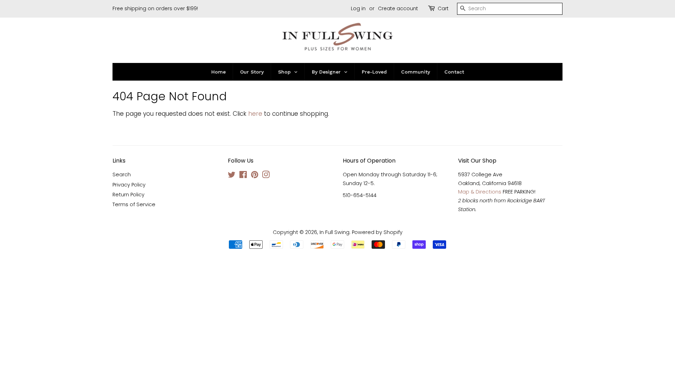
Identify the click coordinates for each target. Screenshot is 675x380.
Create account (398, 8)
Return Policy (128, 194)
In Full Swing (334, 232)
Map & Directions (479, 191)
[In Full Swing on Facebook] (243, 175)
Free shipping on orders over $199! (155, 8)
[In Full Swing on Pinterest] (254, 175)
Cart (443, 8)
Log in (358, 8)
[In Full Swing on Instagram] (266, 175)
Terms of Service (133, 204)
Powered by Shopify (377, 232)
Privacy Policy (129, 184)
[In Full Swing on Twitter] (232, 175)
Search (121, 174)
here (255, 113)
